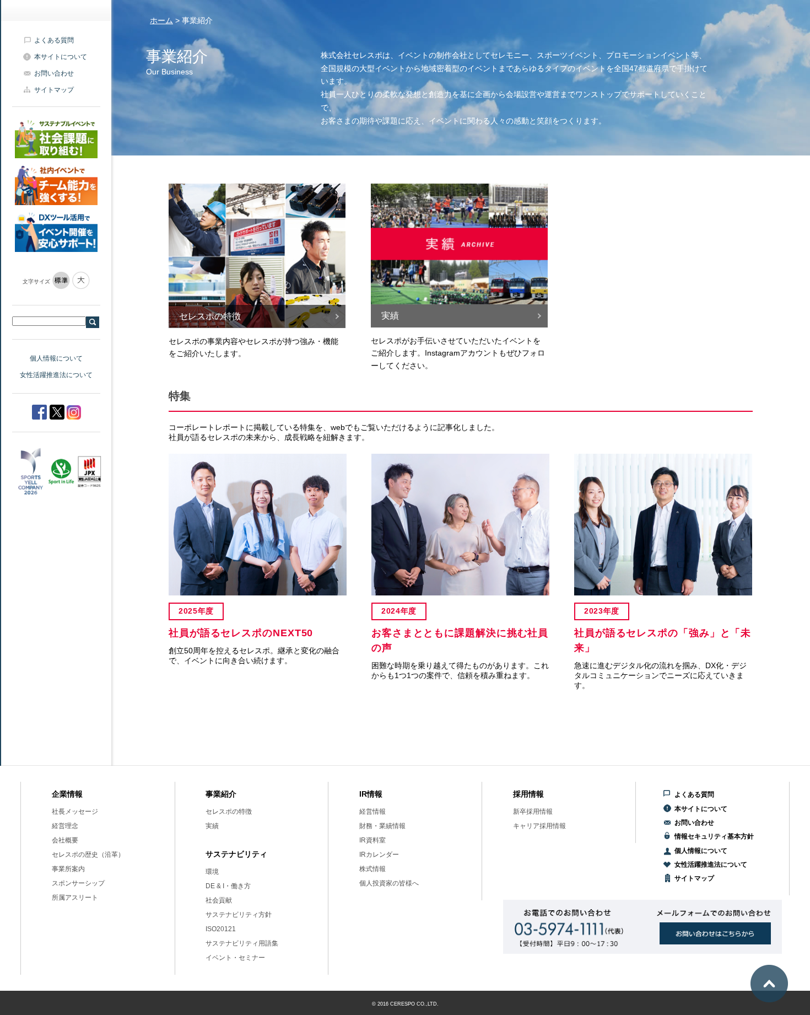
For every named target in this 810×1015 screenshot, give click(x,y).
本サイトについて (60, 57)
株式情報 (372, 869)
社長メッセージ (75, 811)
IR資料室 (372, 840)
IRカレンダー (379, 854)
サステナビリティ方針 (239, 915)
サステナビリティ (236, 854)
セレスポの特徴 (229, 811)
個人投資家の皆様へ (389, 883)
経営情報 (372, 811)
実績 (212, 826)
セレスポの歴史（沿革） (88, 854)
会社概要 (65, 840)
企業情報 (67, 794)
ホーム (161, 20)
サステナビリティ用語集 (242, 943)
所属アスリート (75, 897)
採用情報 (528, 794)
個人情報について (56, 358)
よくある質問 (54, 40)
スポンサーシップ (78, 883)
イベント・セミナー (235, 958)
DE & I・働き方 (228, 886)
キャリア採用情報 (539, 826)
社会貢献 (219, 900)
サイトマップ (54, 90)
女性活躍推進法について (56, 375)
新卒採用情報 (533, 811)
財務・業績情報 (382, 826)
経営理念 (65, 826)
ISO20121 (221, 929)
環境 (212, 872)
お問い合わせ (54, 73)
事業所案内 (68, 869)
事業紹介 (221, 794)
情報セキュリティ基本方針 (714, 836)
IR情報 (370, 794)
